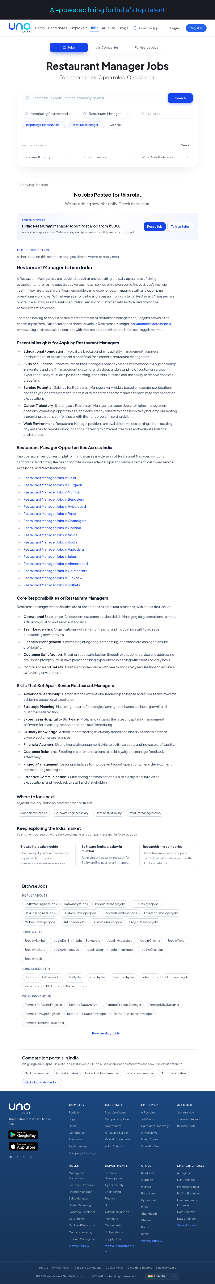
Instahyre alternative (140, 1073)
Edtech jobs (150, 977)
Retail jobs (32, 986)
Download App (148, 28)
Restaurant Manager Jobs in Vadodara (54, 549)
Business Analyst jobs (107, 922)
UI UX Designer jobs (145, 904)
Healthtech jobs (123, 977)
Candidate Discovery (155, 1126)
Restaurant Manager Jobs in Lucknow (53, 578)
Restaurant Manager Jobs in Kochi (50, 542)
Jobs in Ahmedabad (65, 949)
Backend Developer (82, 1225)
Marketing (111, 1218)
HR (107, 1205)
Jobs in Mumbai (35, 940)
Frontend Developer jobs (161, 913)
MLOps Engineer (188, 1193)
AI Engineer (184, 1173)
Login (174, 28)
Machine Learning (80, 1232)
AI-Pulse (108, 28)
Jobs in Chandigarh (153, 949)
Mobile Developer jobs (40, 922)
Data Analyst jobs (76, 904)
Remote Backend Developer (133, 1014)
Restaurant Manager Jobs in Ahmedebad (56, 563)
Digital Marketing (80, 1205)
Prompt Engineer (188, 1186)
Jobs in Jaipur (95, 949)
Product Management (83, 1239)
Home (40, 28)
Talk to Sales (180, 226)
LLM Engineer (186, 1179)
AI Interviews (149, 1132)
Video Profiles (150, 1146)
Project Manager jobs (144, 922)
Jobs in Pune (176, 940)
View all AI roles (189, 1225)
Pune (144, 1207)
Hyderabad (148, 1200)
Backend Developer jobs (120, 913)
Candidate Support (139, 1267)
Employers (78, 28)
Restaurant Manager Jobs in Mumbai (52, 492)
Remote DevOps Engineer (42, 1014)
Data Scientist (186, 1212)
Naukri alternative (37, 1073)
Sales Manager (78, 1198)
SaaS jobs (74, 977)
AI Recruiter (148, 1112)
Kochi (145, 1233)
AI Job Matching (115, 1146)
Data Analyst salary (109, 813)
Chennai (146, 1220)
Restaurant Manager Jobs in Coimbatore (56, 571)
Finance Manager (80, 1191)
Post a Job (154, 226)
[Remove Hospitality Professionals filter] (62, 125)
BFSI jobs (52, 986)
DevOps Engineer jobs (40, 913)
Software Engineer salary (71, 813)
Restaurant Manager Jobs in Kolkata (52, 585)
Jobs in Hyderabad (119, 940)
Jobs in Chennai (150, 940)
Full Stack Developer (82, 1185)
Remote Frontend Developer (44, 1023)
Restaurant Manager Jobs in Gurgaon (53, 485)
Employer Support (167, 1267)
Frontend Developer (82, 1212)
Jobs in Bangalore (88, 940)
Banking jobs (75, 986)
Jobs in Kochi (33, 958)
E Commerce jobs (177, 977)
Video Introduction (117, 1139)
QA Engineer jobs (74, 922)
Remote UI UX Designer (163, 1004)
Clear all (116, 125)
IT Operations (114, 1232)
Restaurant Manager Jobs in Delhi (50, 478)
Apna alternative (67, 1073)
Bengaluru (148, 1193)
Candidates (57, 28)
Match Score (149, 1139)
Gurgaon (147, 1179)
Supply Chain (113, 1239)
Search (180, 98)
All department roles (33, 813)
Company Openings (82, 1153)
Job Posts (147, 1119)
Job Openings (78, 1146)
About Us (42, 1267)
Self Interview (185, 1112)
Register (196, 28)
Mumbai (146, 1186)
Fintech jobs (97, 977)
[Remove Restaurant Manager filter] (102, 125)
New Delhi (147, 1173)
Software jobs (51, 977)
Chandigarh (149, 1213)
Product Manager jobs (110, 904)
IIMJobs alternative (173, 1073)
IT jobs (29, 977)
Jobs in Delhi (60, 940)
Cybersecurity (114, 1185)
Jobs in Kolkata (35, 949)
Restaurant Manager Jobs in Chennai (52, 528)
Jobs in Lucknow (122, 949)
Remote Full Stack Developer (87, 1014)
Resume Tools (186, 1126)
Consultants (113, 1225)
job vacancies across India (150, 324)
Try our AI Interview (189, 1119)
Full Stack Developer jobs (79, 913)
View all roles (79, 1245)
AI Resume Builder (116, 1132)
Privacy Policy (60, 1267)
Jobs (94, 27)
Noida (145, 1227)
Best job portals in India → (42, 1082)
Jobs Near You (114, 1126)
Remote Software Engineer (43, 1004)
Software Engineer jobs (41, 904)
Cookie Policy (114, 1267)
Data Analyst (77, 1218)
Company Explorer (117, 1119)
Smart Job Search (116, 1112)
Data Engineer (186, 1218)
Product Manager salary (145, 813)
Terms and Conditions (87, 1267)
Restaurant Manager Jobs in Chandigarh (55, 520)
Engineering (113, 1191)
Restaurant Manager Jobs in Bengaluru (54, 499)
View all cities (151, 1240)
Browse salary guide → (107, 1033)
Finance (110, 1198)
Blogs (123, 28)
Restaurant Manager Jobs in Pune (50, 513)
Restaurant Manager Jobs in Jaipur (50, 556)
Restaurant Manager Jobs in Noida (50, 535)
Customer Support (117, 1212)
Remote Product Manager (123, 1004)
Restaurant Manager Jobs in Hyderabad (55, 506)
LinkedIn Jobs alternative (102, 1073)
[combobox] (52, 113)
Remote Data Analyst (83, 1004)
